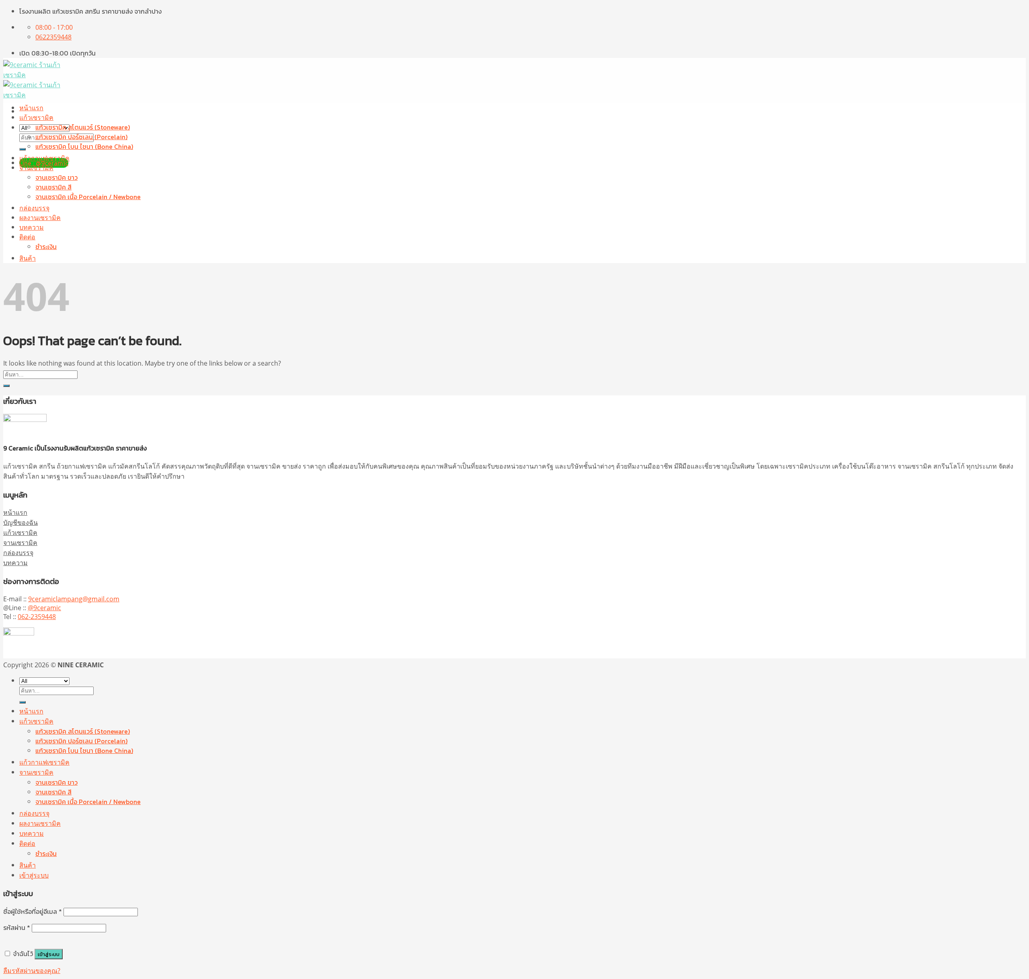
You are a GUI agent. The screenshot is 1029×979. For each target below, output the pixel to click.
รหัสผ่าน (16, 927)
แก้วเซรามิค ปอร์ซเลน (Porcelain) (81, 137)
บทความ (31, 227)
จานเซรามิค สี (53, 187)
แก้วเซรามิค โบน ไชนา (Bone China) (84, 146)
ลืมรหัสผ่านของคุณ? (31, 970)
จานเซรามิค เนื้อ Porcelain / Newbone (88, 197)
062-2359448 (37, 616)
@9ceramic (44, 607)
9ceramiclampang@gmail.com (73, 598)
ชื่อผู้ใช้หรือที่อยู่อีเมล (32, 911)
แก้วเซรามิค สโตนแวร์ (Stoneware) (82, 127)
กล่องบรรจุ (34, 208)
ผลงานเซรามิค (40, 217)
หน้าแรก (31, 107)
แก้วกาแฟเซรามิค (44, 158)
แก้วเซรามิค (36, 117)
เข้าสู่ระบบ (48, 954)
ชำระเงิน (46, 246)
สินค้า (27, 258)
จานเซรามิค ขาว (56, 177)
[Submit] (22, 149)
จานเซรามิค (36, 167)
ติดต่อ (27, 236)
